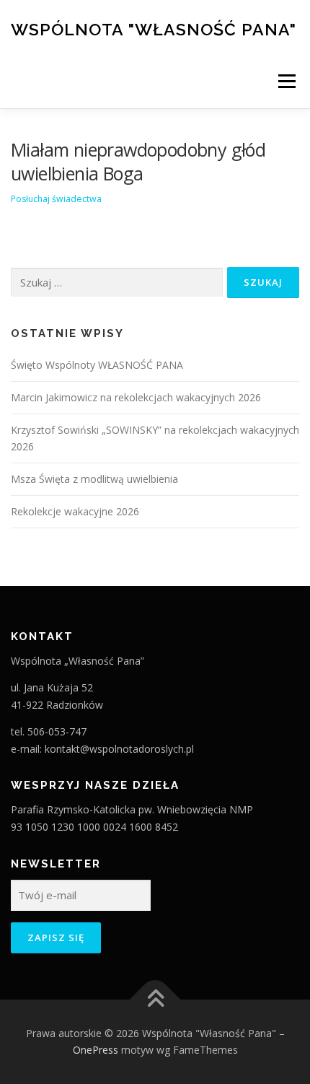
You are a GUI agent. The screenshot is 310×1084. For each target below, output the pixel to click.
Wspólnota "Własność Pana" (153, 28)
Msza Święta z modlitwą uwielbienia (94, 479)
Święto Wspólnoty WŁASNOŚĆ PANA (97, 365)
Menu (286, 81)
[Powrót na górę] (155, 999)
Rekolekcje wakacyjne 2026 (75, 511)
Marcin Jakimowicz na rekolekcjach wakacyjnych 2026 (136, 397)
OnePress (95, 1050)
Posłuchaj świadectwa (56, 199)
